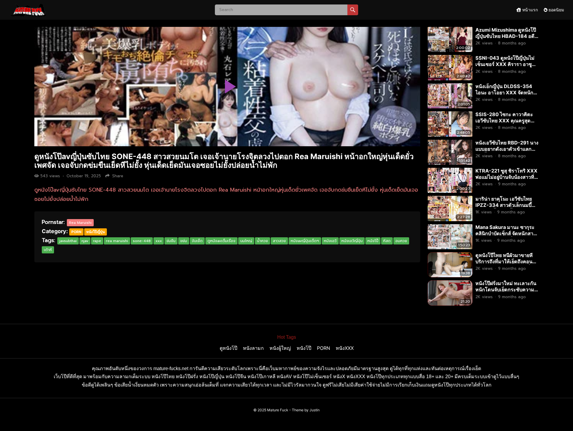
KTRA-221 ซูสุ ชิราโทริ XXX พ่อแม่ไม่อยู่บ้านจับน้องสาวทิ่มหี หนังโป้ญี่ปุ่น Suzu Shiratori (506, 180)
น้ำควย (262, 241)
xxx (158, 241)
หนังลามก (253, 348)
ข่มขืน (171, 241)
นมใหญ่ (246, 241)
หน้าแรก (529, 9)
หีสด (387, 241)
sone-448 (142, 241)
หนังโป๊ (372, 241)
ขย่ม (183, 241)
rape (97, 241)
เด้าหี (48, 250)
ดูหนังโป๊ (228, 348)
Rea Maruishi (80, 222)
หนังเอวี (330, 241)
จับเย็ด (197, 241)
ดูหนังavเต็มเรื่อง (221, 241)
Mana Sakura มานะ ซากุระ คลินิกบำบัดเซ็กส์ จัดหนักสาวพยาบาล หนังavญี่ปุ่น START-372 (505, 236)
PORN (76, 232)
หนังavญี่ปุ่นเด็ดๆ (305, 241)
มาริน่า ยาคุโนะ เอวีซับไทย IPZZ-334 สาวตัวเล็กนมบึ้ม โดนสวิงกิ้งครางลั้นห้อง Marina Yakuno (505, 208)
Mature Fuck (277, 410)
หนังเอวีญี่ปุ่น (352, 241)
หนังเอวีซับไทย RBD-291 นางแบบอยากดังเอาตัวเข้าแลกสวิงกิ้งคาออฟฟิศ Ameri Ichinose (506, 152)
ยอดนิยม (555, 9)
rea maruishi (117, 241)
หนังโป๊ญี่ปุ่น (95, 232)
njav (84, 241)
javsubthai (68, 241)
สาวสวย (279, 241)
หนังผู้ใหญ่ (280, 348)
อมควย (401, 241)
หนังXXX (345, 348)
